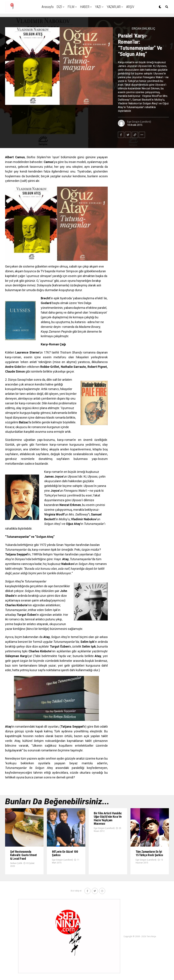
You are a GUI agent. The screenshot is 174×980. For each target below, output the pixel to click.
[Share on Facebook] (121, 135)
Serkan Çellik (16, 863)
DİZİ (59, 7)
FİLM (71, 7)
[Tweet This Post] (128, 135)
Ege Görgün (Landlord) (139, 121)
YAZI (98, 7)
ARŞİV (130, 7)
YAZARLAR (114, 7)
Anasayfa (48, 7)
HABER (84, 7)
